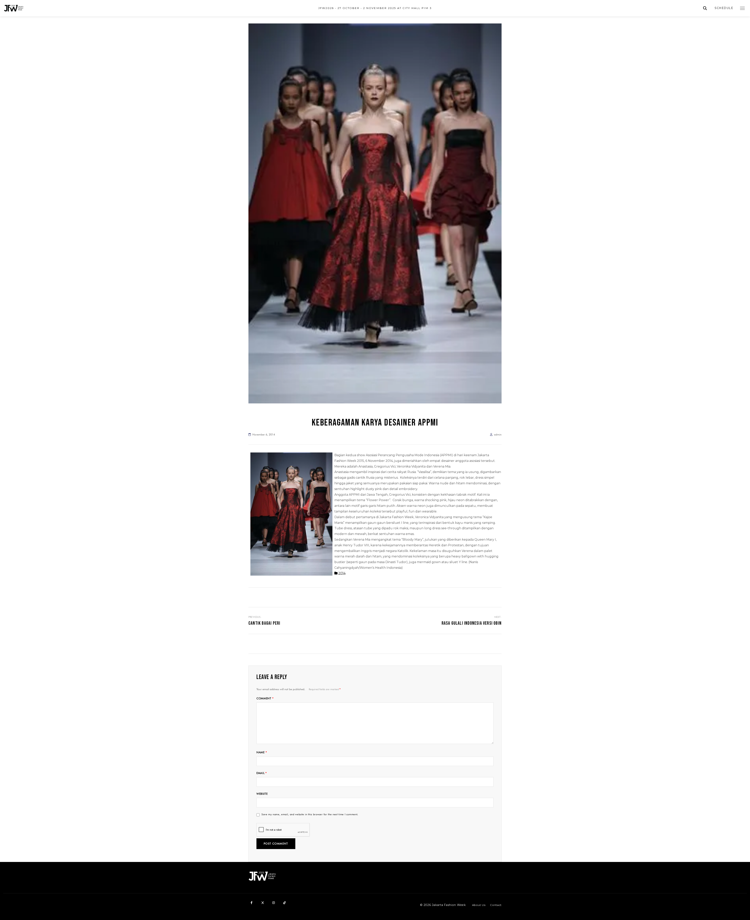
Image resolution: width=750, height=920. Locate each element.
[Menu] (742, 8)
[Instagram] (273, 903)
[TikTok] (284, 903)
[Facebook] (251, 903)
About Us (478, 905)
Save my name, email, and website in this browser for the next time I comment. (310, 814)
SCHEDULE (724, 8)
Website (262, 793)
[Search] (705, 8)
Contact (496, 905)
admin (498, 434)
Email (261, 773)
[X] (262, 903)
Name (261, 752)
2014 (342, 573)
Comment (264, 698)
